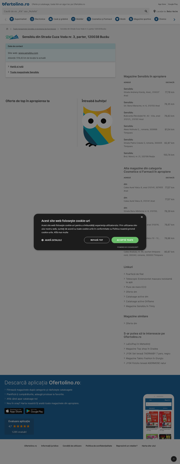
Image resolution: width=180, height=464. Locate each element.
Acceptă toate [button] (125, 239)
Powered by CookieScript (127, 247)
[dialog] (90, 232)
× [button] (142, 217)
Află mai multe (61, 232)
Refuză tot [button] (97, 239)
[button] (51, 240)
